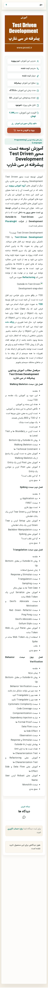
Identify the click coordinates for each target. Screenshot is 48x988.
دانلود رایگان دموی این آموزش (26, 123)
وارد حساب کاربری (15, 829)
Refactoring (29, 277)
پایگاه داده (9, 322)
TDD (40, 304)
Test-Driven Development (29, 237)
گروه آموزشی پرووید (17, 186)
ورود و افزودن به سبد (25, 130)
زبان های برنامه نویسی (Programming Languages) (28, 141)
